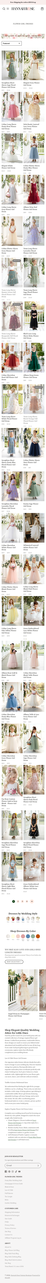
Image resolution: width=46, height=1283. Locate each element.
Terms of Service (10, 1228)
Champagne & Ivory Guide (14, 1184)
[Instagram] (13, 1171)
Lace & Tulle (9, 1190)
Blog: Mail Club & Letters (13, 1260)
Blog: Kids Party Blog (12, 1253)
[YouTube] (19, 1171)
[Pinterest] (9, 1171)
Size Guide (8, 1219)
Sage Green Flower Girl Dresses (24, 1130)
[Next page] (32, 901)
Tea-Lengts (8, 1196)
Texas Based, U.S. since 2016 (14, 1266)
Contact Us (8, 1235)
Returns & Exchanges (12, 1215)
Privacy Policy (9, 1225)
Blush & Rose (9, 1187)
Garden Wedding (10, 1203)
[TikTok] (16, 1171)
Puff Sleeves (9, 1193)
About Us (8, 1247)
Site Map (8, 1231)
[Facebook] (6, 1171)
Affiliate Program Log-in (13, 1238)
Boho (6, 1200)
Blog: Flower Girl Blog (12, 1250)
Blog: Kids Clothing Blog (13, 1257)
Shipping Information (12, 1212)
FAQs (7, 1222)
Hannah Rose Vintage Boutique (21, 1275)
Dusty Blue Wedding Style (13, 1180)
